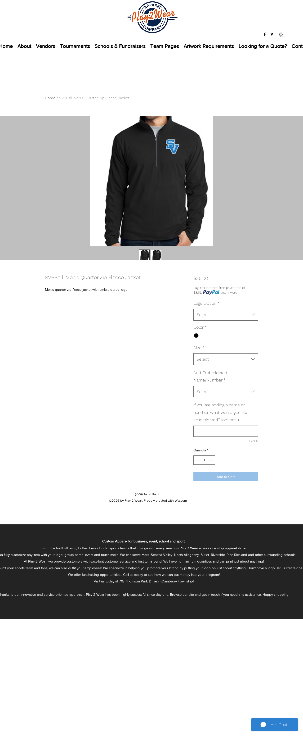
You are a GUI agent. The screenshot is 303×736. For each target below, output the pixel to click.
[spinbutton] (204, 460)
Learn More (228, 292)
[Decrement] (197, 460)
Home (50, 98)
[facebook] (264, 34)
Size (199, 347)
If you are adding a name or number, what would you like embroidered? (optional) (220, 412)
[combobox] (225, 315)
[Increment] (211, 460)
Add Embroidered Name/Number (210, 376)
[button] (281, 34)
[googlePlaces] (271, 34)
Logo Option (206, 303)
